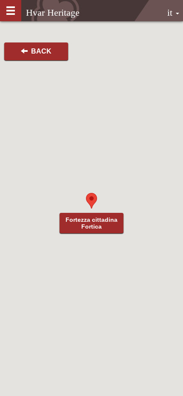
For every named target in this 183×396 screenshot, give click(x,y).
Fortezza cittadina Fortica (91, 223)
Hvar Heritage (53, 12)
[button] (91, 201)
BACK (39, 51)
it (171, 12)
